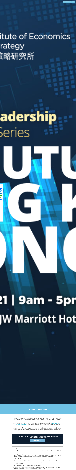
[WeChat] (1, 198)
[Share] (1, 200)
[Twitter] (1, 191)
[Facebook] (1, 189)
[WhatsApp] (1, 195)
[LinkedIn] (1, 193)
